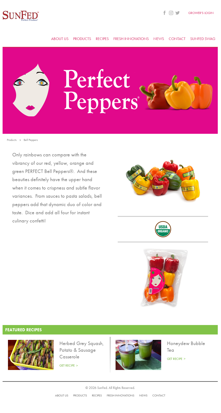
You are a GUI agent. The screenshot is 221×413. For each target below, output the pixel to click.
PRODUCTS (82, 38)
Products (12, 140)
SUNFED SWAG (202, 38)
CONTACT (177, 38)
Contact (158, 395)
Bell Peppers (31, 140)
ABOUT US (59, 38)
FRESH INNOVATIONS (131, 38)
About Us (61, 395)
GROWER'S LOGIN (200, 13)
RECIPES (102, 38)
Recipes (97, 395)
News (143, 395)
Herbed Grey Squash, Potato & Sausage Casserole (81, 350)
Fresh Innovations (120, 395)
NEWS (158, 38)
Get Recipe (67, 365)
